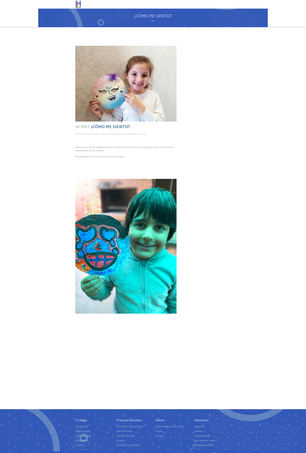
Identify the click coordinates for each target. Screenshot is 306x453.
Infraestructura (81, 440)
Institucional (100, 134)
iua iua (142, 134)
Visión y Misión (81, 426)
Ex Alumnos (80, 445)
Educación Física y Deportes (128, 445)
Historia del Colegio (83, 436)
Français (158, 431)
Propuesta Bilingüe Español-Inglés (169, 426)
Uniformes (198, 431)
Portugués (159, 436)
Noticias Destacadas (126, 134)
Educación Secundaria (126, 436)
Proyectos (121, 440)
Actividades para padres (204, 445)
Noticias (111, 134)
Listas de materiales (202, 436)
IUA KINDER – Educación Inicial (130, 426)
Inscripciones (199, 426)
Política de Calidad (82, 431)
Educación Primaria (124, 431)
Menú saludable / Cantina (204, 440)
